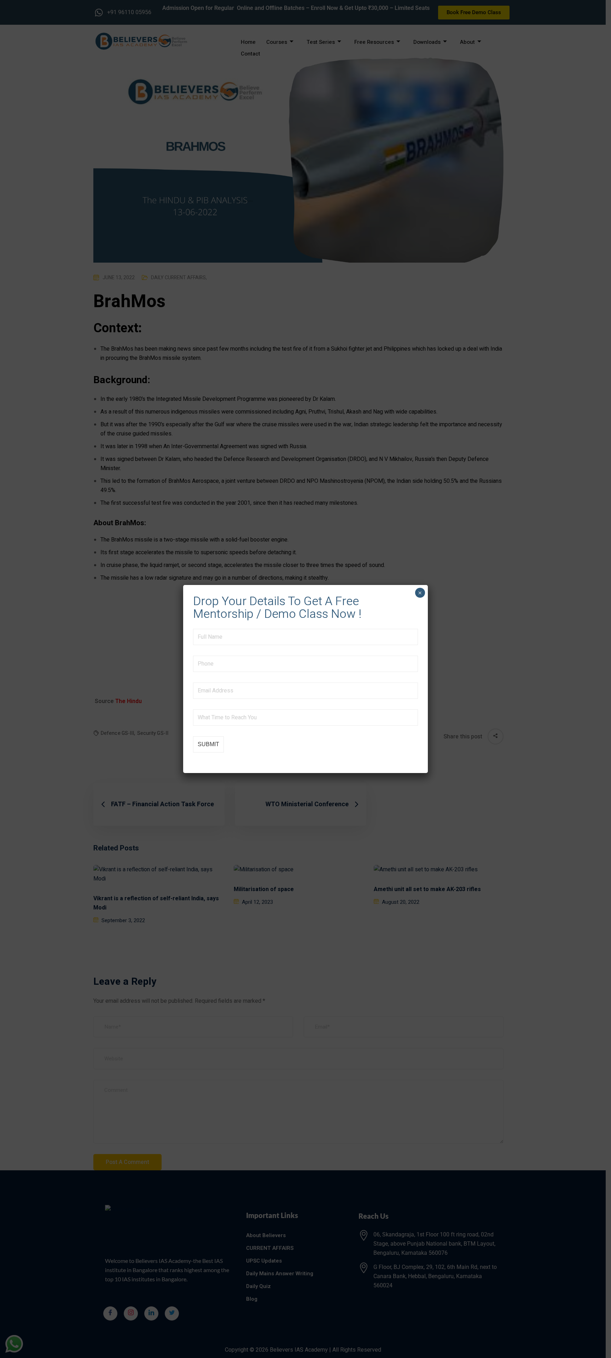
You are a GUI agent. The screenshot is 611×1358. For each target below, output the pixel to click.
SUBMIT (208, 744)
